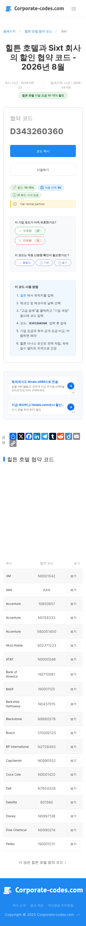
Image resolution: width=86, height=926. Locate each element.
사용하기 (43, 170)
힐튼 (23, 295)
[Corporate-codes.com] (36, 9)
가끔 (46, 262)
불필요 (26, 262)
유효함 (31, 230)
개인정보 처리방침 (60, 905)
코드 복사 (43, 151)
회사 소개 (19, 905)
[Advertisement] (43, 510)
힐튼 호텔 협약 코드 (38, 31)
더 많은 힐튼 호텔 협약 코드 (41, 862)
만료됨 (31, 240)
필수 (64, 262)
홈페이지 (9, 31)
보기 (73, 576)
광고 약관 (36, 905)
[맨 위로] (78, 915)
